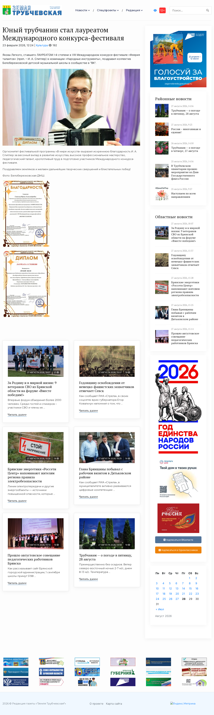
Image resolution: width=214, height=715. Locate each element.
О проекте (96, 703)
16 (196, 588)
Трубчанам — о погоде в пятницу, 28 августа (105, 557)
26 (170, 599)
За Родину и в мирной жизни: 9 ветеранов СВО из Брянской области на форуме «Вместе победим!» (32, 388)
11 (164, 588)
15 (190, 588)
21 (183, 593)
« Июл (160, 609)
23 (197, 593)
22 (190, 593)
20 (177, 593)
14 (183, 588)
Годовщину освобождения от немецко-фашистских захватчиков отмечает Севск (106, 386)
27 (177, 599)
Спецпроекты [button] (106, 10)
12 (170, 588)
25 (164, 599)
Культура (42, 45)
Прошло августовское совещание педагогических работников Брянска (34, 559)
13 (177, 588)
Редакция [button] (133, 10)
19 (170, 593)
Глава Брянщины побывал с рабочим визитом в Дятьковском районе (105, 473)
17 (157, 593)
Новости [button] (81, 10)
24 (157, 599)
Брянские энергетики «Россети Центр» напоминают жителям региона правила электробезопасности (32, 475)
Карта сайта (114, 703)
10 (157, 588)
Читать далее (17, 414)
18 (164, 593)
